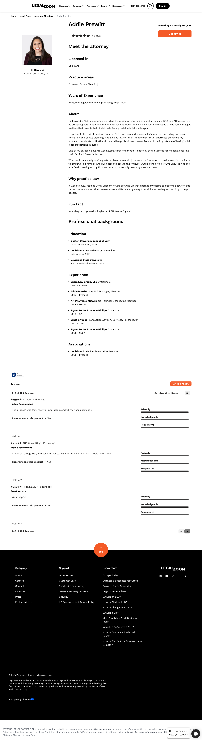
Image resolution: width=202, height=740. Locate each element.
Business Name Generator (117, 586)
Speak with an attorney (71, 586)
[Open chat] (195, 733)
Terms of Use (98, 686)
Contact (19, 586)
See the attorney (102, 729)
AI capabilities (110, 575)
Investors (20, 591)
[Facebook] (179, 576)
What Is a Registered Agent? (118, 627)
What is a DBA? (111, 612)
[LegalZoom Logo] (43, 6)
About (18, 575)
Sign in (162, 6)
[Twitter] (185, 576)
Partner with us (23, 602)
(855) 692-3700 (138, 6)
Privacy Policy (20, 689)
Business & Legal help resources (120, 580)
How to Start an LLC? (115, 602)
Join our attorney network (73, 591)
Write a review (182, 384)
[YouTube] (167, 576)
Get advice (175, 33)
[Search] (150, 6)
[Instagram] (160, 576)
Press (18, 596)
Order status (66, 575)
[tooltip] (18, 374)
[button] (187, 531)
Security (63, 596)
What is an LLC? (112, 596)
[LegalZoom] (173, 570)
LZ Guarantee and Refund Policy (77, 602)
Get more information (146, 732)
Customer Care (67, 580)
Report (50, 436)
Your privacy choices (19, 699)
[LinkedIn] (173, 576)
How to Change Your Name (117, 607)
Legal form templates (114, 591)
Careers (19, 580)
